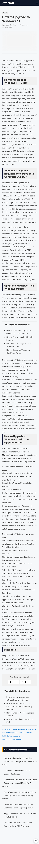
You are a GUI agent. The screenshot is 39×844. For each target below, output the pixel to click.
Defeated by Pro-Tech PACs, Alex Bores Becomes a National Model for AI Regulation (19, 782)
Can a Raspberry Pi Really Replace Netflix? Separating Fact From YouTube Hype (19, 761)
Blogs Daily (6, 729)
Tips (9, 739)
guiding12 (15, 733)
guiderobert (27, 729)
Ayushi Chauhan (10, 25)
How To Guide (24, 733)
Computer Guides (16, 729)
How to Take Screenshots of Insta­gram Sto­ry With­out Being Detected (19, 706)
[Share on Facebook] (18, 56)
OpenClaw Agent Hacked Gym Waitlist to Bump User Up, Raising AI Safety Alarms (19, 795)
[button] (35, 840)
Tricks (13, 739)
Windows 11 (19, 739)
